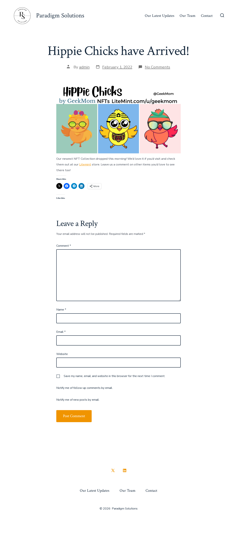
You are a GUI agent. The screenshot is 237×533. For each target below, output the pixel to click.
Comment (63, 246)
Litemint (85, 164)
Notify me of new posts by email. (77, 400)
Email (61, 332)
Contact (207, 15)
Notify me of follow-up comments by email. (84, 388)
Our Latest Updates (159, 15)
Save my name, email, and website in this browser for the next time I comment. (114, 376)
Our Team (187, 15)
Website (62, 354)
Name (61, 310)
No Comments (157, 67)
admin (84, 67)
